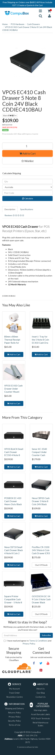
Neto (36, 747)
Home (5, 24)
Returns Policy (14, 712)
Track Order (14, 692)
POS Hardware (17, 24)
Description (10, 209)
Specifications (26, 209)
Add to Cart (29, 153)
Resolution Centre (14, 697)
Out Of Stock (41, 565)
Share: (5, 115)
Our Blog (41, 692)
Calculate (28, 198)
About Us (40, 688)
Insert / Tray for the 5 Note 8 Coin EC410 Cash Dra (40, 339)
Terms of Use (14, 725)
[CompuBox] (18, 13)
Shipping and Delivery (14, 708)
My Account (14, 688)
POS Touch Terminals (40, 718)
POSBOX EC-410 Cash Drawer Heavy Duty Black (13, 501)
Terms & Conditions (38, 640)
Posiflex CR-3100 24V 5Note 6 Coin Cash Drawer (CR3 (41, 550)
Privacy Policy (29, 643)
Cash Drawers (33, 24)
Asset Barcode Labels (40, 714)
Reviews (9, 215)
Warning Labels (40, 710)
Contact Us (40, 697)
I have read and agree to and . (29, 642)
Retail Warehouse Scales (40, 724)
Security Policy (14, 720)
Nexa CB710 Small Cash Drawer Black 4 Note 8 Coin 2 (13, 550)
